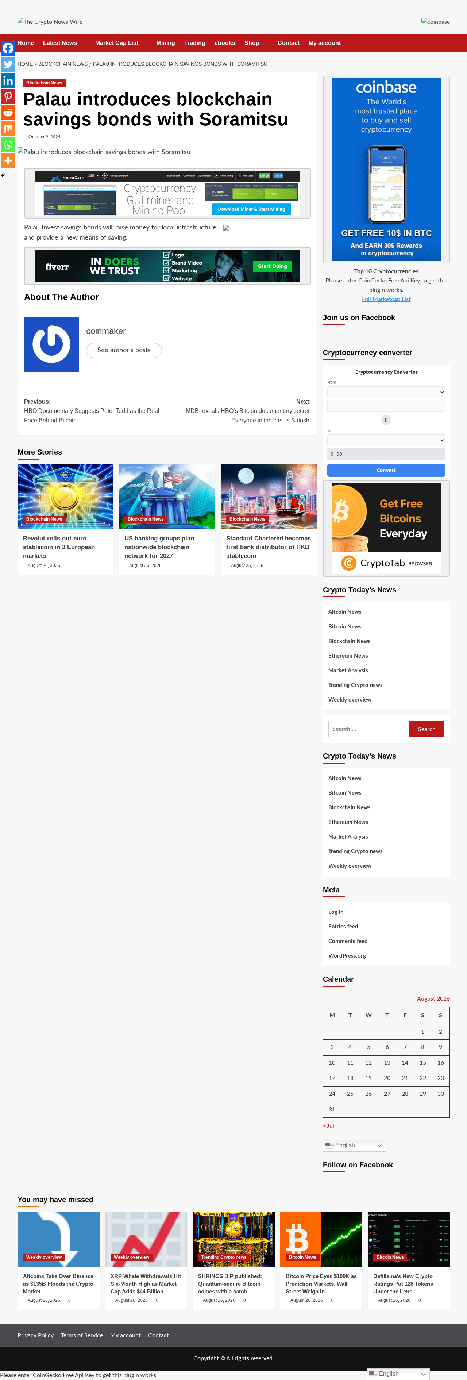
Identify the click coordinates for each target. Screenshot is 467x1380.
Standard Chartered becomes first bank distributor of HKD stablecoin (268, 547)
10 (332, 1063)
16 (440, 1063)
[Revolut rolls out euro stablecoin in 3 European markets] (66, 496)
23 (440, 1078)
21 (405, 1078)
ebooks (225, 43)
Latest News (60, 43)
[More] (8, 160)
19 (368, 1078)
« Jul (328, 1126)
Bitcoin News (345, 627)
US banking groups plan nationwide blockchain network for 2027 (159, 547)
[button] (445, 43)
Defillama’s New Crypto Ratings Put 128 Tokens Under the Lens (403, 1284)
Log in (335, 912)
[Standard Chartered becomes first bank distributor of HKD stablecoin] (269, 496)
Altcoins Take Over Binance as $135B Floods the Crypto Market (58, 1284)
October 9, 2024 (44, 136)
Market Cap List (116, 43)
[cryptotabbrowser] (386, 528)
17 (332, 1078)
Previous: (91, 411)
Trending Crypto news (355, 685)
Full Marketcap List (386, 299)
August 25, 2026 (247, 565)
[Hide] (3, 175)
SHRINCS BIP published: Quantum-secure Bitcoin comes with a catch (230, 1284)
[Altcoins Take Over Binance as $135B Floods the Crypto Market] (59, 1239)
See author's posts (124, 350)
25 (350, 1094)
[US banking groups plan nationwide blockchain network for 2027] (167, 496)
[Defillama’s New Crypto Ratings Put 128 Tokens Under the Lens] (409, 1239)
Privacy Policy (36, 1335)
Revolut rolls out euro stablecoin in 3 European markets (59, 547)
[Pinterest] (8, 96)
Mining (166, 43)
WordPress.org (347, 956)
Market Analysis (348, 670)
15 (423, 1063)
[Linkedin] (8, 80)
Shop (251, 43)
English (344, 1145)
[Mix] (8, 128)
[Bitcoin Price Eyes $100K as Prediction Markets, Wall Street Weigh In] (321, 1239)
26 (368, 1094)
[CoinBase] (435, 22)
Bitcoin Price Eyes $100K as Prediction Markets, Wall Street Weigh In (321, 1284)
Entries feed (343, 926)
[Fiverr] (167, 266)
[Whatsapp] (8, 144)
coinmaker (106, 331)
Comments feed (348, 941)
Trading (194, 43)
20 (387, 1078)
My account (325, 43)
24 (332, 1094)
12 (368, 1063)
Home (26, 43)
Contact (289, 43)
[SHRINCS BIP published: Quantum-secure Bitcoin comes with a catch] (234, 1239)
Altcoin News (345, 612)
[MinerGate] (167, 193)
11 (350, 1063)
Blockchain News (44, 82)
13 (387, 1063)
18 (350, 1078)
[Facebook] (8, 48)
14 (405, 1063)
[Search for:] (369, 729)
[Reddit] (8, 112)
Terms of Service (82, 1335)
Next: (247, 411)
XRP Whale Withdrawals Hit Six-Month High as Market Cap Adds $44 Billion (146, 1284)
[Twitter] (8, 64)
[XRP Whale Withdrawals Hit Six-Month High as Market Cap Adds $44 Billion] (146, 1239)
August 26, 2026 (44, 565)
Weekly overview (349, 700)
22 (423, 1078)
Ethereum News (348, 656)
